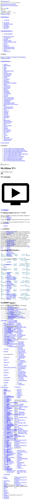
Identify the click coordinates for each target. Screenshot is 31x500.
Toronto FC (11, 318)
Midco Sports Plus (11, 453)
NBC (8, 401)
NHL (25, 472)
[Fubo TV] (3, 57)
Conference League (11, 244)
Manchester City (10, 276)
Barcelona (9, 282)
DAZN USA (10, 420)
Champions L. (7, 480)
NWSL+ (9, 458)
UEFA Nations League (9, 48)
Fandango (9, 444)
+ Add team (6, 20)
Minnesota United (23, 376)
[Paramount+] (22, 57)
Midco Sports (10, 452)
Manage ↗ (6, 17)
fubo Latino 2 (10, 448)
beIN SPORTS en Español (10, 82)
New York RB (21, 351)
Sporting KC (22, 384)
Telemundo (9, 422)
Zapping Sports (10, 472)
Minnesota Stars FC (13, 339)
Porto (8, 292)
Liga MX (9, 261)
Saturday (9, 218)
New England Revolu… (13, 310)
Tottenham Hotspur (11, 279)
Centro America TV (11, 440)
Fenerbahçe (9, 298)
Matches (6, 210)
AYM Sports (10, 433)
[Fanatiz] (3, 58)
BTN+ (8, 437)
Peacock (9, 428)
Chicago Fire (11, 309)
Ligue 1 (8, 250)
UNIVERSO (10, 424)
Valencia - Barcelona (23, 430)
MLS (5, 486)
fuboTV (8, 416)
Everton (8, 280)
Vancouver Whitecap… (13, 327)
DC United (10, 319)
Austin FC (10, 345)
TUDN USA (10, 417)
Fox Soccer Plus (10, 405)
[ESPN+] (8, 58)
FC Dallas (10, 333)
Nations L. (6, 483)
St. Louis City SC (12, 334)
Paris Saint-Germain (11, 296)
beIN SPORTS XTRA (12, 434)
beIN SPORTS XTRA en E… (14, 436)
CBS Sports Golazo (11, 438)
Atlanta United (22, 356)
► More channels (5, 142)
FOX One (9, 446)
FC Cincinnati (11, 313)
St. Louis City (21, 371)
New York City (21, 349)
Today (8, 216)
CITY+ (8, 441)
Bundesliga (9, 249)
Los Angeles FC (11, 330)
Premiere (9, 460)
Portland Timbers (12, 338)
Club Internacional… (13, 307)
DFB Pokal (9, 254)
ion (7, 450)
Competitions (4, 31)
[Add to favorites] (2, 174)
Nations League (10, 242)
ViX (8, 468)
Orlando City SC (12, 317)
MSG (8, 456)
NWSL (8, 234)
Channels (6, 351)
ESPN (8, 400)
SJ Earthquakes (21, 368)
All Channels (7, 474)
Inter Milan (9, 287)
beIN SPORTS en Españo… (13, 414)
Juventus (9, 286)
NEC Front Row (11, 457)
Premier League (10, 245)
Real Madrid (10, 283)
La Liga (8, 246)
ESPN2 (8, 404)
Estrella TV (9, 442)
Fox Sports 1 (10, 408)
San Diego (21, 377)
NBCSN (9, 421)
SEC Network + (10, 462)
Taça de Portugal (11, 253)
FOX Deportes (10, 425)
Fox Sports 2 (10, 410)
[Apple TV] (15, 57)
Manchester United (11, 278)
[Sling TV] (9, 57)
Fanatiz (8, 396)
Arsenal (8, 272)
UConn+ (9, 466)
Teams (5, 267)
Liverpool (9, 275)
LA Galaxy (11, 342)
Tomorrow (9, 217)
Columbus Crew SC (13, 325)
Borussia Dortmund (11, 295)
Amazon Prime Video (12, 430)
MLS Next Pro (10, 454)
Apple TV (9, 412)
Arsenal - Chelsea (22, 432)
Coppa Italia (9, 256)
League (4, 11)
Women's (6, 478)
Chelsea (8, 274)
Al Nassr (9, 299)
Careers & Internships (22, 458)
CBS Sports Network (12, 402)
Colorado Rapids (12, 335)
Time (9, 11)
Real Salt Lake (11, 337)
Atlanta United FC (12, 321)
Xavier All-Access (11, 470)
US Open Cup (10, 233)
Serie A (8, 248)
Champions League (11, 240)
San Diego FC (11, 341)
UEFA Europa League (9, 47)
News (5, 477)
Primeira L (6, 495)
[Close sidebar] (1, 163)
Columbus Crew (22, 361)
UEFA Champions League (10, 41)
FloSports (9, 445)
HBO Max (9, 449)
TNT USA (9, 464)
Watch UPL (9, 469)
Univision (9, 426)
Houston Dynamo (12, 329)
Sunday (8, 220)
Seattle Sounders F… (13, 343)
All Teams (6, 349)
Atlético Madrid (10, 284)
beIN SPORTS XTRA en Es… (11, 104)
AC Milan (9, 288)
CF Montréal (11, 323)
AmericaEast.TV (11, 432)
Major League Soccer (12, 231)
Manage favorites (6, 14)
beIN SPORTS (10, 397)
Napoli (8, 290)
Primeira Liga (10, 252)
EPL (5, 488)
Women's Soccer (21, 450)
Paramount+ (9, 413)
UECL (5, 484)
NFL (22, 472)
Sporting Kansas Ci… (13, 346)
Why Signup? (23, 305)
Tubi (8, 465)
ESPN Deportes (10, 406)
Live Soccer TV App (22, 452)
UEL (5, 482)
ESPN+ (8, 409)
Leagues (6, 225)
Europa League (10, 241)
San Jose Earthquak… (13, 331)
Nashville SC (11, 306)
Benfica (8, 291)
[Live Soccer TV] (5, 1)
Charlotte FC (11, 311)
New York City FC (12, 314)
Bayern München (11, 294)
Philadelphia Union (12, 322)
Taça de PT (6, 496)
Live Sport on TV (21, 470)
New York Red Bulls (13, 315)
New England (21, 345)
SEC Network (10, 461)
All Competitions (8, 264)
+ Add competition (8, 33)
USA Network (10, 418)
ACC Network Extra (12, 429)
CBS (8, 398)
